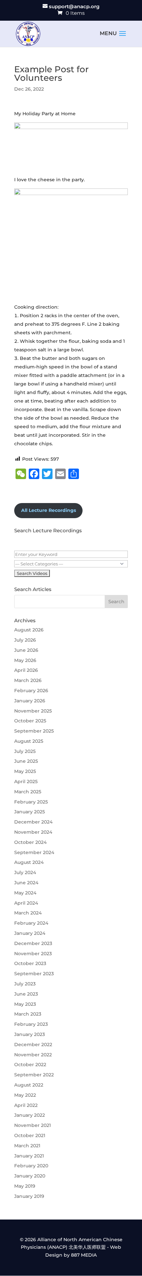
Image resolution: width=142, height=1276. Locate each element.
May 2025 (25, 771)
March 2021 (27, 1146)
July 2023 (25, 984)
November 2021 (32, 1125)
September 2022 (34, 1075)
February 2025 (31, 802)
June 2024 (26, 883)
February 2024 (31, 923)
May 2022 (25, 1095)
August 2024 (29, 862)
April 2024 (26, 903)
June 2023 (26, 994)
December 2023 (33, 943)
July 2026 (25, 640)
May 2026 (25, 660)
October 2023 (30, 963)
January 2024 (29, 933)
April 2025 (26, 781)
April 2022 (26, 1105)
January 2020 (29, 1176)
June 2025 (26, 761)
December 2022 (33, 1044)
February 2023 (31, 1024)
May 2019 (24, 1186)
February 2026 (31, 690)
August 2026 (29, 630)
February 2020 (31, 1166)
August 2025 (28, 741)
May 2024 (25, 893)
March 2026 (28, 680)
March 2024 (28, 913)
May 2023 (25, 1004)
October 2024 (30, 842)
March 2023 (27, 1014)
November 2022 (33, 1055)
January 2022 (29, 1115)
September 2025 (34, 731)
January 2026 (29, 701)
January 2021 (29, 1156)
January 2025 (29, 812)
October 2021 (29, 1135)
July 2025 (25, 751)
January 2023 (29, 1034)
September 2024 (34, 852)
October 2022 (30, 1064)
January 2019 (29, 1196)
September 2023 (34, 974)
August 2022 (28, 1085)
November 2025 (33, 711)
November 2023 (33, 954)
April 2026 (26, 670)
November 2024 (33, 832)
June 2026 (26, 650)
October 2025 (30, 721)
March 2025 (27, 792)
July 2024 (25, 872)
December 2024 (33, 822)
